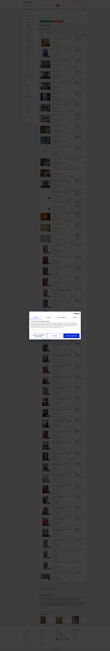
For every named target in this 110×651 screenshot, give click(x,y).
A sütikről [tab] (74, 317)
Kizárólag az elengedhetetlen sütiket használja (38, 336)
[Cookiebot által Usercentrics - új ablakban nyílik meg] (74, 314)
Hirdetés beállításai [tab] (61, 317)
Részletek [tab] (49, 317)
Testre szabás (54, 335)
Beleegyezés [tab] (35, 317)
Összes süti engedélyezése (71, 335)
